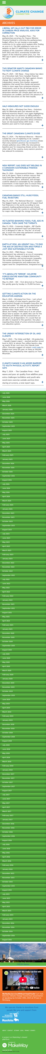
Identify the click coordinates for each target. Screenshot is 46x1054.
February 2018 (7, 766)
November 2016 (8, 828)
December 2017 (8, 774)
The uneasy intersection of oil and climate (21, 334)
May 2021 (6, 617)
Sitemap (16, 1030)
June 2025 (6, 438)
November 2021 (8, 604)
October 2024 (7, 472)
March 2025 (6, 451)
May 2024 (6, 492)
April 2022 (6, 592)
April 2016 (6, 857)
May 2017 (6, 803)
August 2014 (7, 940)
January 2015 (7, 919)
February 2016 (7, 865)
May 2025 (6, 443)
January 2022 (7, 600)
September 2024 (8, 476)
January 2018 (7, 770)
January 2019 (7, 720)
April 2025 (6, 447)
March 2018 (6, 761)
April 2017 (6, 807)
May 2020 (6, 662)
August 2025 (7, 430)
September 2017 (8, 786)
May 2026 (6, 401)
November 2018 (8, 728)
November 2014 (8, 927)
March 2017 (6, 811)
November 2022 (8, 567)
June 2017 (6, 799)
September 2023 (8, 525)
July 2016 (5, 844)
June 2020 (6, 658)
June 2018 (6, 749)
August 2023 (7, 530)
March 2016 (6, 861)
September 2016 (8, 836)
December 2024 (8, 463)
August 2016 (7, 840)
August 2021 (7, 612)
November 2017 (8, 778)
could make (36, 347)
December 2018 (8, 724)
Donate (32, 1030)
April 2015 (6, 906)
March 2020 (6, 670)
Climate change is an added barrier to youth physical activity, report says (21, 365)
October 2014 (7, 931)
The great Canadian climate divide (21, 133)
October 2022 (7, 571)
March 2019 (6, 712)
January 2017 (7, 820)
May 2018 (6, 753)
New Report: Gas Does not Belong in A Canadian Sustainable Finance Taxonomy (22, 168)
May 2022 (6, 588)
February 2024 (7, 505)
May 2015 (6, 902)
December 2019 (8, 683)
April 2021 (6, 621)
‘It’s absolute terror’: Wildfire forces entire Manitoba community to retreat (21, 276)
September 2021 (8, 608)
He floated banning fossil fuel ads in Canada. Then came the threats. (23, 222)
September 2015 (8, 886)
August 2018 (7, 741)
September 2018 (8, 737)
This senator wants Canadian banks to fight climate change (22, 69)
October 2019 (7, 691)
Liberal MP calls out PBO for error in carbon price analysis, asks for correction (21, 30)
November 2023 (8, 517)
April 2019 (6, 708)
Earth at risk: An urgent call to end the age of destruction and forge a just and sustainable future (22, 246)
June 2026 (6, 397)
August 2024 (7, 480)
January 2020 (7, 679)
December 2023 (8, 513)
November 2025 (8, 418)
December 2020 (8, 633)
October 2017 (7, 782)
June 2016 (6, 849)
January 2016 (7, 869)
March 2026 (6, 405)
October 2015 (7, 882)
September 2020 (8, 646)
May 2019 (6, 704)
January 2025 (7, 459)
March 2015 (6, 911)
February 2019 (7, 716)
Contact (10, 1030)
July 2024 (5, 484)
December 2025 (8, 414)
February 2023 (7, 554)
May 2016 (6, 853)
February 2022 (7, 596)
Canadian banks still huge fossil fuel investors (20, 196)
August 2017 (7, 790)
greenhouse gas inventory (27, 141)
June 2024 (6, 488)
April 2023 (6, 546)
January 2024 (7, 509)
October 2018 (7, 733)
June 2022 (6, 583)
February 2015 (7, 915)
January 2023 (7, 559)
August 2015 (7, 890)
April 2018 (6, 757)
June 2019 (6, 699)
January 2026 (7, 409)
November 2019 (8, 687)
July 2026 (5, 393)
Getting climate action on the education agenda (19, 294)
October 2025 (7, 422)
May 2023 (6, 542)
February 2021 (7, 625)
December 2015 (8, 873)
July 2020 (5, 654)
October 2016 (7, 832)
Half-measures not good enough (20, 106)
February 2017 (7, 815)
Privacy (27, 1030)
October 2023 (7, 521)
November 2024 (8, 468)
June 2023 (6, 538)
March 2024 (6, 501)
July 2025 (5, 434)
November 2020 (8, 637)
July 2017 (5, 795)
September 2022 (8, 575)
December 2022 (8, 563)
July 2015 (5, 894)
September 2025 (8, 426)
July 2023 (5, 534)
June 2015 (6, 898)
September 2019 (8, 695)
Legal (22, 1030)
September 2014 (8, 935)
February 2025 (7, 455)
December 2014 (8, 923)
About (4, 1030)
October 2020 (7, 641)
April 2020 (6, 666)
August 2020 (7, 650)
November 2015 (8, 878)
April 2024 (6, 496)
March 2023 (6, 550)
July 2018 (5, 745)
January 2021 (7, 629)
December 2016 (8, 824)
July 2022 (5, 579)
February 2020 (7, 675)
